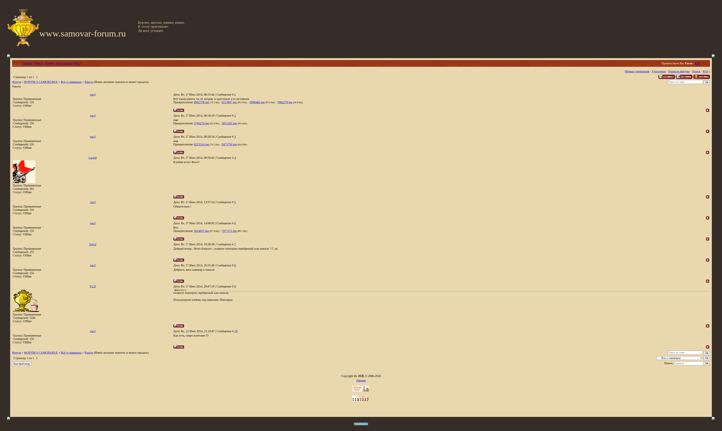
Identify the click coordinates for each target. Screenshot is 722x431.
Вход (77, 63)
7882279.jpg (284, 102)
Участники (659, 71)
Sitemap (361, 380)
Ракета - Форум (44, 63)
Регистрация (64, 63)
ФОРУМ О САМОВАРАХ (41, 82)
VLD (92, 286)
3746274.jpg (201, 123)
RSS (697, 63)
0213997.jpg (229, 102)
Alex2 (92, 244)
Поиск (696, 71)
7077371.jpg (229, 231)
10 (235, 331)
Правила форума (679, 71)
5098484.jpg (257, 102)
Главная (27, 63)
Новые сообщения (637, 71)
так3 (93, 94)
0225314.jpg (201, 144)
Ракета (89, 82)
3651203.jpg (229, 123)
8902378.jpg (201, 102)
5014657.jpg (201, 231)
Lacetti (93, 157)
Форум (16, 82)
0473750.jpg (229, 144)
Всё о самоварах (71, 82)
